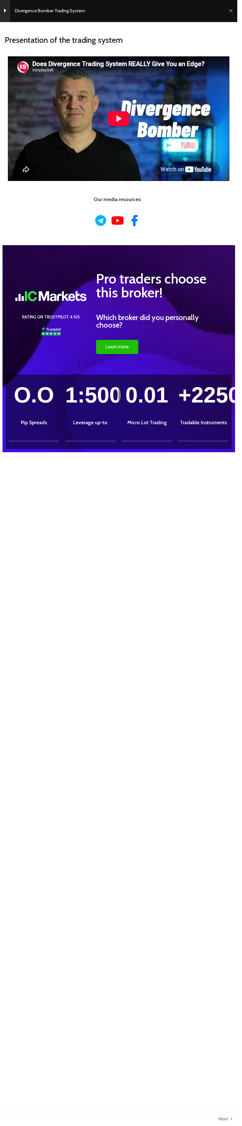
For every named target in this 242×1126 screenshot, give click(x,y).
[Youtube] (117, 220)
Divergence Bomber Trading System (50, 11)
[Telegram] (100, 220)
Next (223, 1119)
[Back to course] (230, 11)
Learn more (117, 347)
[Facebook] (134, 220)
